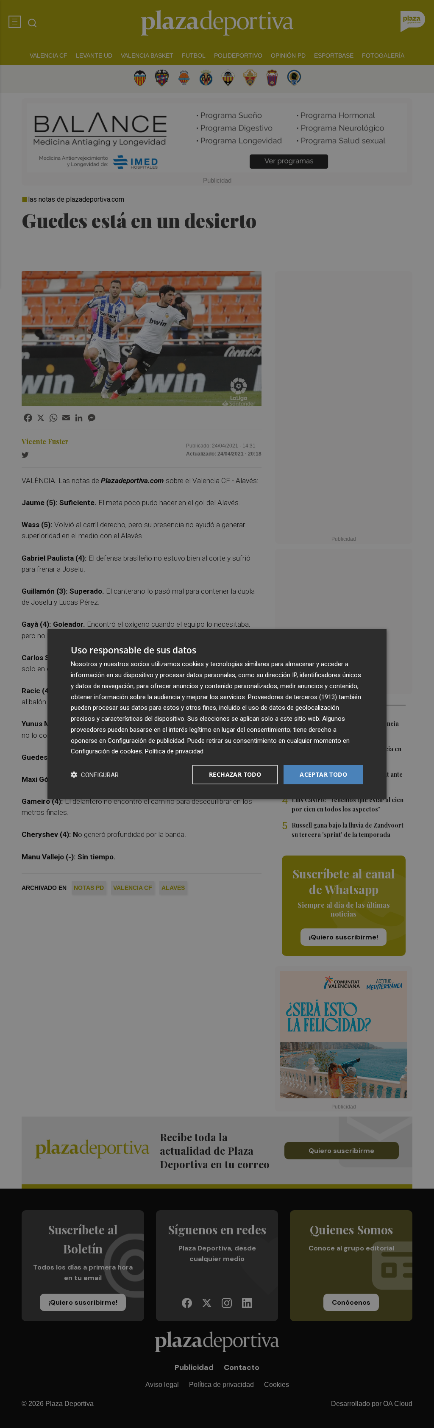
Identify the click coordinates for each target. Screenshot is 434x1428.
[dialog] (217, 714)
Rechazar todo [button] (235, 774)
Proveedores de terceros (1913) (292, 696)
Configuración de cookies (106, 751)
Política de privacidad (174, 751)
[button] (95, 775)
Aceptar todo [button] (323, 774)
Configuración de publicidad (146, 740)
